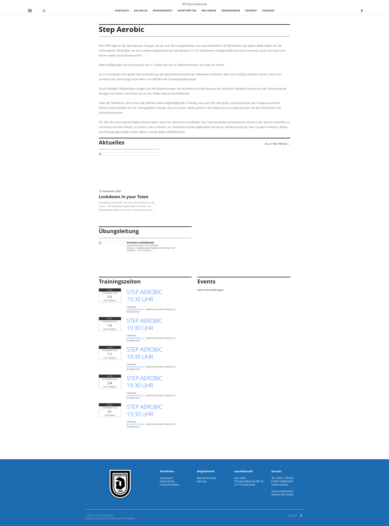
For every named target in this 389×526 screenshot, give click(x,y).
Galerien (268, 10)
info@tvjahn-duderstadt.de (282, 483)
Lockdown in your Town (123, 196)
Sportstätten (187, 10)
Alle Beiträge (276, 143)
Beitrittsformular (206, 478)
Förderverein (230, 10)
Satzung (201, 481)
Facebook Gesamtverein (361, 10)
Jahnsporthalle (135, 309)
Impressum (166, 478)
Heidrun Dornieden (282, 494)
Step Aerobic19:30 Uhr (144, 295)
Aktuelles (141, 10)
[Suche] (44, 10)
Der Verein (208, 10)
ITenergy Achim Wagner (123, 518)
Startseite (122, 10)
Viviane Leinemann (140, 242)
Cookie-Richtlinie (169, 484)
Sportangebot (162, 10)
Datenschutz (167, 481)
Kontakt (251, 10)
